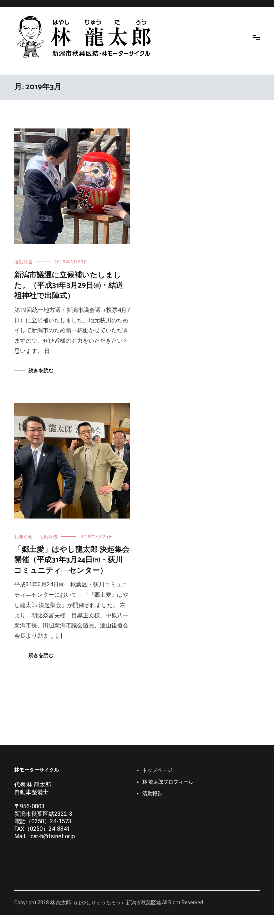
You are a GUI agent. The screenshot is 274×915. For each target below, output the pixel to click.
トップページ (157, 770)
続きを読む (41, 370)
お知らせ (23, 536)
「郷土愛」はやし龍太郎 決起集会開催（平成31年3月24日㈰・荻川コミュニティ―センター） (72, 560)
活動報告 (23, 261)
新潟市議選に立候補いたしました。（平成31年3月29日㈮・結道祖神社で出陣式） (68, 285)
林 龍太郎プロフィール (167, 782)
